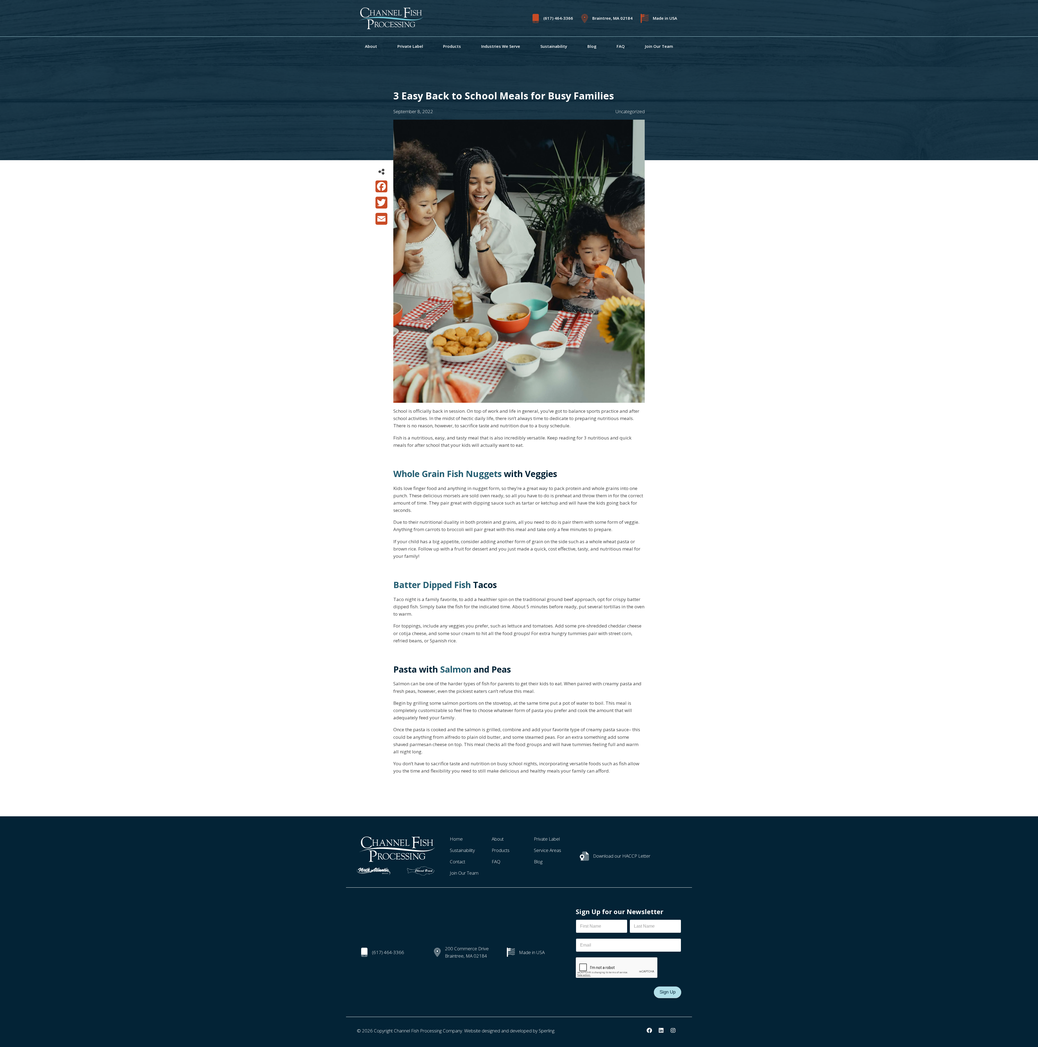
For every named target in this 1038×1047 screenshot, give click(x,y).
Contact (457, 861)
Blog (592, 46)
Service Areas (547, 850)
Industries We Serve (500, 46)
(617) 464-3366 (558, 18)
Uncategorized (630, 111)
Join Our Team (659, 46)
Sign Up (668, 992)
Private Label (410, 46)
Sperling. (547, 1031)
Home (456, 839)
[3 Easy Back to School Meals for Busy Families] (519, 399)
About (371, 46)
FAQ (621, 46)
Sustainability (553, 46)
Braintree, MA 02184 (612, 18)
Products (452, 46)
